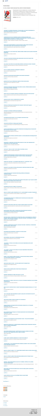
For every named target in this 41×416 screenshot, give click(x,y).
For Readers (5, 402)
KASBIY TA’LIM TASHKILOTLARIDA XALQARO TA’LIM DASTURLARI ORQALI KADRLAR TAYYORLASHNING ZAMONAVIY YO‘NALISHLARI (18, 257)
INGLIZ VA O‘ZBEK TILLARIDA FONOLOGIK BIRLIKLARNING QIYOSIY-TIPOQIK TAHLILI (18, 356)
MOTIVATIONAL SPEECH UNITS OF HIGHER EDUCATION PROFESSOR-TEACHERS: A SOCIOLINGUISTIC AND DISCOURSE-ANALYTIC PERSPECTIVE (18, 211)
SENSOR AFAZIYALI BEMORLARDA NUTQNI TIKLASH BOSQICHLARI (15, 268)
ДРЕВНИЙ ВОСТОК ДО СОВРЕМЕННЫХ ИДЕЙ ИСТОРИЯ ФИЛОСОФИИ (16, 81)
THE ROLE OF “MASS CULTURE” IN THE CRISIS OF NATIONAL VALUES (16, 149)
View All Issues (5, 381)
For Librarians (5, 405)
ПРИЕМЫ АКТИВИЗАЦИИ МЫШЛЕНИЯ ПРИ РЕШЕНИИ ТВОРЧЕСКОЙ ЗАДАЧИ (18, 105)
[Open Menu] (3, 1)
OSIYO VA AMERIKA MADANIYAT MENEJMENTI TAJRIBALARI (14, 69)
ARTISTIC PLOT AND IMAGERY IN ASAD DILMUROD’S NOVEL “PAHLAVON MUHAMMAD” (19, 318)
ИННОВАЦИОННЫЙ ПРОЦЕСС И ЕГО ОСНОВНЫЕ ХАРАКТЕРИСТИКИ (16, 117)
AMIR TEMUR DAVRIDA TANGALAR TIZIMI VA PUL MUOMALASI (14, 299)
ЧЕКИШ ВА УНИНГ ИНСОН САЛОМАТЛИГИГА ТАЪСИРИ (14, 99)
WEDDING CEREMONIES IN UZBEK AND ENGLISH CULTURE (14, 274)
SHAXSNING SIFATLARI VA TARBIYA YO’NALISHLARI (13, 186)
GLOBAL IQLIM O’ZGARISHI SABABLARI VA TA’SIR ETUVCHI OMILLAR (16, 337)
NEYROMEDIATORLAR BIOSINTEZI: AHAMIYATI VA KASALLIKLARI (15, 231)
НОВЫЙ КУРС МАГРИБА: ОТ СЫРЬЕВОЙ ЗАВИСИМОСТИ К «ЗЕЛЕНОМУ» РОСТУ (18, 161)
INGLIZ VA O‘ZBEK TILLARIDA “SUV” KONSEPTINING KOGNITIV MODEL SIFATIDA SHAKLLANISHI (20, 350)
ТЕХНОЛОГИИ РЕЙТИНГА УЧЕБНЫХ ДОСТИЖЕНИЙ (13, 123)
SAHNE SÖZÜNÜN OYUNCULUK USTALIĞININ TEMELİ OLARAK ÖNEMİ (16, 375)
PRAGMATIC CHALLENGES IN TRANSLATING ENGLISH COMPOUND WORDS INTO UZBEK (19, 167)
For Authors (5, 404)
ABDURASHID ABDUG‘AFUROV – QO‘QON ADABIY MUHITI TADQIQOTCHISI (17, 263)
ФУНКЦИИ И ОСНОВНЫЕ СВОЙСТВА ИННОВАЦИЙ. (13, 110)
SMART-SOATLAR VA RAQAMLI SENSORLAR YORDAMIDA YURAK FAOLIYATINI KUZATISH (19, 93)
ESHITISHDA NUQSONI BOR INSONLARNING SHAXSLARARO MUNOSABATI (16, 75)
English (4, 396)
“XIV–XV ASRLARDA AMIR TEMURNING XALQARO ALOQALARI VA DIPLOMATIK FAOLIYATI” (19, 293)
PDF (6, 34)
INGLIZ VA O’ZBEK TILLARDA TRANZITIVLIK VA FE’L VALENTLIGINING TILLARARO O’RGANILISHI (20, 192)
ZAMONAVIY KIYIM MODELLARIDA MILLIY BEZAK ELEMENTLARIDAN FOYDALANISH (18, 204)
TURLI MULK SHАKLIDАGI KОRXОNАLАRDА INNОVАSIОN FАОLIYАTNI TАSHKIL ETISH (18, 58)
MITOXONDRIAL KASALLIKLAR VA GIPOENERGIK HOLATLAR (14, 237)
